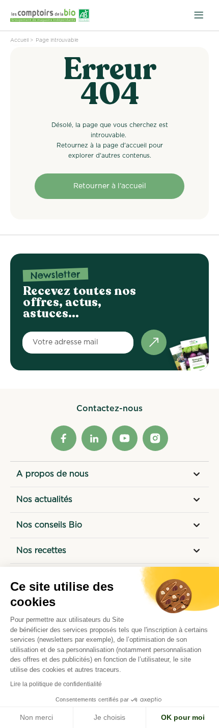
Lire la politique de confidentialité (56, 684)
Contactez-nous (109, 409)
